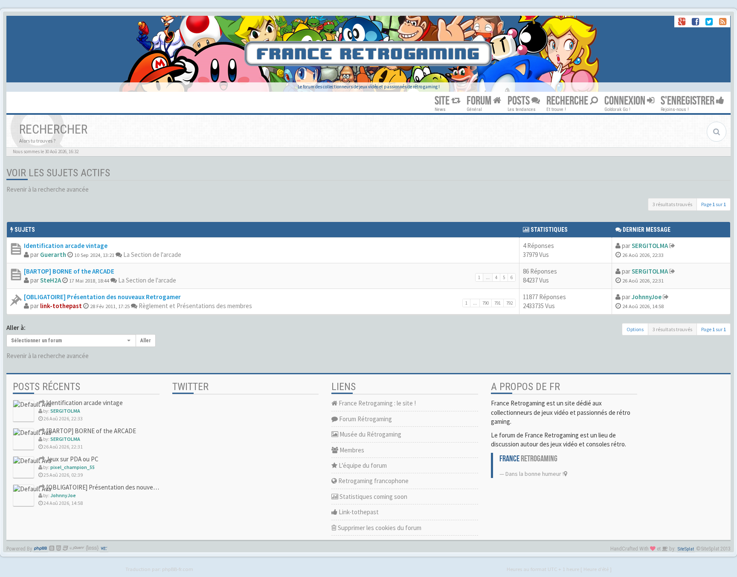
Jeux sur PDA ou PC (72, 459)
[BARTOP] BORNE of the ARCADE (69, 271)
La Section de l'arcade (152, 255)
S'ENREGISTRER (688, 101)
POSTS (519, 101)
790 (485, 303)
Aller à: (16, 327)
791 (497, 303)
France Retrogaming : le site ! (376, 403)
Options (635, 329)
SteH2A (50, 280)
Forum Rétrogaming (365, 419)
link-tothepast (61, 306)
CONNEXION (625, 101)
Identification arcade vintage (65, 246)
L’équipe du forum (362, 465)
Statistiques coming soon (372, 496)
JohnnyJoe (647, 297)
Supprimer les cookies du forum (379, 528)
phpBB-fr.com (177, 568)
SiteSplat (686, 549)
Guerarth (53, 255)
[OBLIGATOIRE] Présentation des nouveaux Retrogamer (102, 297)
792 (509, 303)
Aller (145, 341)
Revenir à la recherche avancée (47, 189)
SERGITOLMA (650, 246)
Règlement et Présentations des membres (195, 306)
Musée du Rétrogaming (369, 434)
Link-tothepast (358, 512)
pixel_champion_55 (72, 467)
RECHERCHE (568, 101)
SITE (443, 101)
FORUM (480, 101)
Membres (351, 450)
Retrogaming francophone (373, 481)
